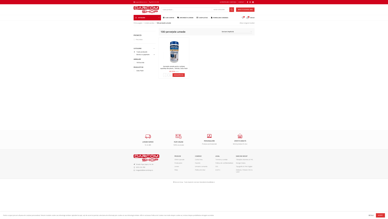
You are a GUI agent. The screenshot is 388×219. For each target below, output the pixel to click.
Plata (176, 170)
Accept (380, 215)
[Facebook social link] (247, 2)
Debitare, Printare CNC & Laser (244, 171)
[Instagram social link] (250, 2)
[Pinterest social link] (252, 2)
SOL (216, 166)
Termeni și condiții (221, 159)
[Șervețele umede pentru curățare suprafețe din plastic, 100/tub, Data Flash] (174, 51)
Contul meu (199, 159)
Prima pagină (138, 23)
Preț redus (139, 39)
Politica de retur (200, 170)
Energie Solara (240, 163)
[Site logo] (146, 9)
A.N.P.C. (218, 170)
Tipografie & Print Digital (244, 166)
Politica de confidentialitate (224, 163)
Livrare (176, 166)
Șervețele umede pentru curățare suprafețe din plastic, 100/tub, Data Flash (174, 67)
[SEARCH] (231, 9)
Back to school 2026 (245, 9)
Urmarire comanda (201, 166)
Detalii (371, 215)
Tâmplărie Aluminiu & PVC (244, 159)
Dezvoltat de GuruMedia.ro (207, 182)
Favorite (197, 163)
